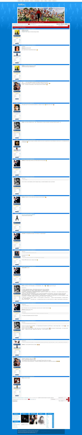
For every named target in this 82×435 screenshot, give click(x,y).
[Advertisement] (64, 407)
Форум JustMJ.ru (15, 25)
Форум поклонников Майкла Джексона (22, 430)
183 (34, 64)
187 (34, 139)
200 (33, 376)
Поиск (41, 22)
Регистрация (31, 22)
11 (30, 24)
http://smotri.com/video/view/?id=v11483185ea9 (28, 214)
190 (33, 195)
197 (34, 320)
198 (33, 339)
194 (34, 266)
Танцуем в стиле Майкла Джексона (33, 25)
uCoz (37, 430)
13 (33, 24)
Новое (43, 22)
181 (34, 28)
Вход (34, 22)
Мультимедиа (26, 25)
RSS (36, 22)
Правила (38, 22)
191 (33, 213)
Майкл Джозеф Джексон (21, 25)
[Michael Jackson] (23, 4)
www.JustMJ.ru (29, 430)
